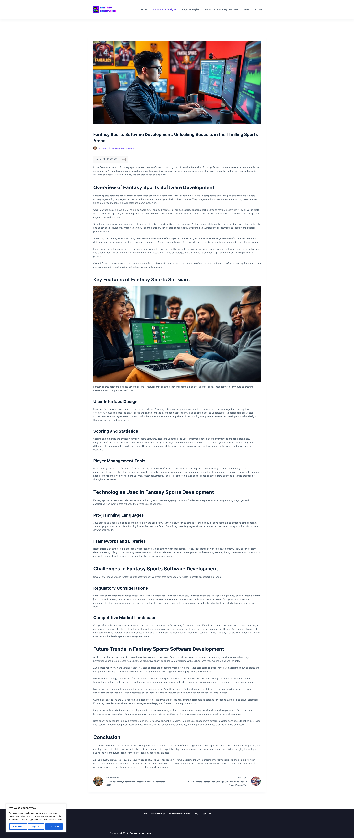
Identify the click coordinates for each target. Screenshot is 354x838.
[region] (36, 817)
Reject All (36, 826)
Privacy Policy (158, 814)
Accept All (54, 826)
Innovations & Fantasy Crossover (221, 9)
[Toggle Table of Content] (122, 159)
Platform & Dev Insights (164, 9)
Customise (18, 826)
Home (144, 9)
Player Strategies (190, 9)
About (247, 9)
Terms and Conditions (179, 814)
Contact (259, 9)
